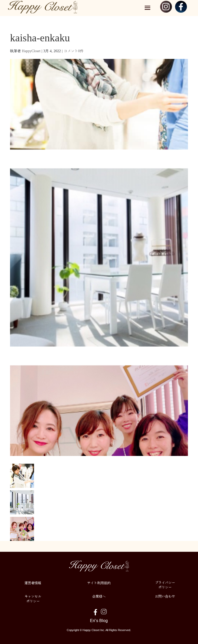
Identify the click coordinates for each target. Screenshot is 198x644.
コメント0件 (74, 50)
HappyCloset (31, 50)
